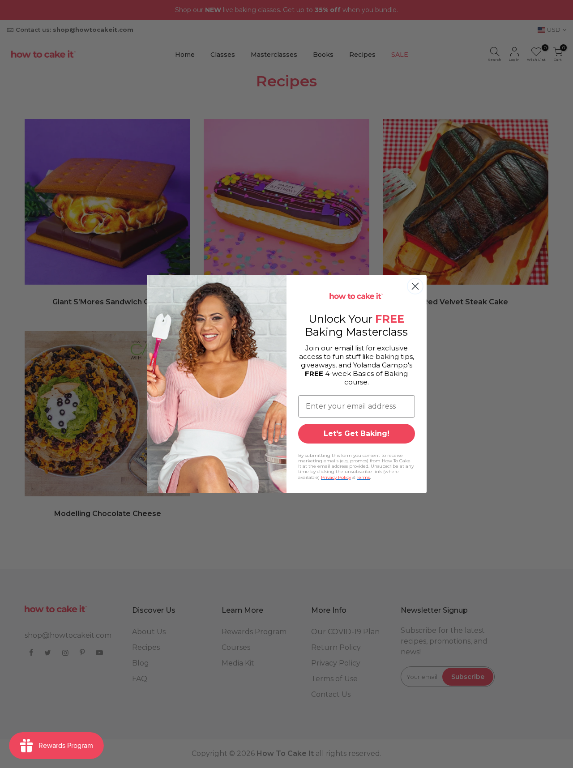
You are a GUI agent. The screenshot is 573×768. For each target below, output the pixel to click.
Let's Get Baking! (356, 433)
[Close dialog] (415, 286)
